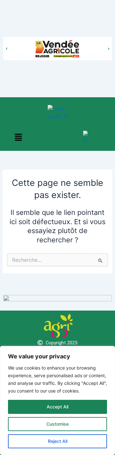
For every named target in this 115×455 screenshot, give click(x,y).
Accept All (57, 406)
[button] (18, 137)
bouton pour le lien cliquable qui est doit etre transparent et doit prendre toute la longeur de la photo (57, 42)
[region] (57, 400)
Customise (57, 424)
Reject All (57, 441)
